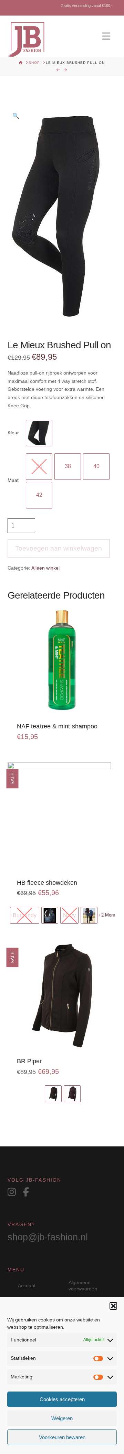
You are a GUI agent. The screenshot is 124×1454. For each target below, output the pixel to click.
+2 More (107, 915)
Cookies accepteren (62, 1399)
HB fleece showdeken (47, 882)
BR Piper (29, 1061)
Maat (13, 480)
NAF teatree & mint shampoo (57, 726)
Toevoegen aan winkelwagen (58, 548)
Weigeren (62, 1418)
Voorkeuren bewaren (62, 1437)
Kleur (13, 432)
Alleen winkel (45, 568)
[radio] (39, 433)
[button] (113, 1305)
